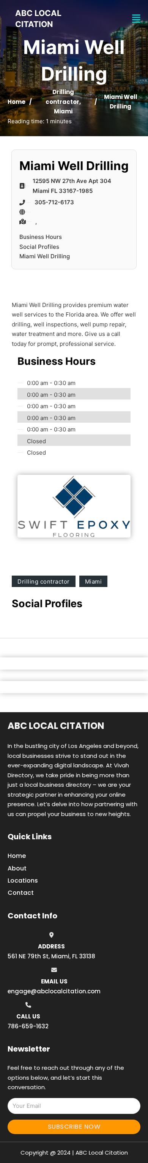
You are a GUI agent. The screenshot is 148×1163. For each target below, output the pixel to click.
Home (16, 102)
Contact (21, 892)
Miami (63, 111)
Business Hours (40, 236)
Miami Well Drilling (44, 256)
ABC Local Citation (56, 725)
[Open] (136, 19)
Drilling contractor (43, 581)
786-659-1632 (28, 1026)
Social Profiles (39, 246)
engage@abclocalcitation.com (54, 991)
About (17, 868)
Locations (23, 880)
